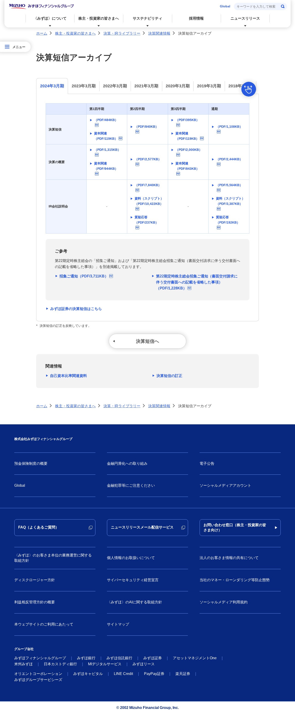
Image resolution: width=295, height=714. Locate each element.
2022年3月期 (115, 86)
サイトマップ (118, 624)
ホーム (41, 33)
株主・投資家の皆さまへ (75, 33)
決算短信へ (147, 341)
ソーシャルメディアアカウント (225, 485)
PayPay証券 (154, 674)
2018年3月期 (240, 86)
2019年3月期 (209, 86)
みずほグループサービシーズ (38, 680)
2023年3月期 (84, 86)
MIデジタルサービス (104, 664)
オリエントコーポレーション (38, 674)
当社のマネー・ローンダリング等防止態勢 (235, 580)
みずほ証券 (152, 658)
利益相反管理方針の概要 (34, 602)
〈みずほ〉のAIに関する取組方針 (134, 602)
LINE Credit (123, 674)
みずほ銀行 (86, 658)
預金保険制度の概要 (30, 463)
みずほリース (144, 664)
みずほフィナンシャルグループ (40, 658)
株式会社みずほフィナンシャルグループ (43, 439)
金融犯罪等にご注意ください (131, 485)
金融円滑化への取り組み (127, 463)
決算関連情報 (159, 33)
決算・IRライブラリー (121, 33)
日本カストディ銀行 (60, 664)
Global (225, 6)
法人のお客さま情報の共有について (229, 558)
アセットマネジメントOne (195, 658)
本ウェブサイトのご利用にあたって (43, 624)
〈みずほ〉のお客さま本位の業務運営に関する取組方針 (53, 557)
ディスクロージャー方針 (34, 580)
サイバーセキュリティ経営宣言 (133, 580)
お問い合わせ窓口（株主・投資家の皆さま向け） (235, 527)
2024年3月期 (52, 86)
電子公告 (207, 463)
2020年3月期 (178, 86)
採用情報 (196, 18)
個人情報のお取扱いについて (131, 558)
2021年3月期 (146, 86)
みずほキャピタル (88, 674)
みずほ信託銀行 (119, 658)
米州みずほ (23, 664)
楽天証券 (182, 674)
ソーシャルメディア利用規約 (224, 602)
